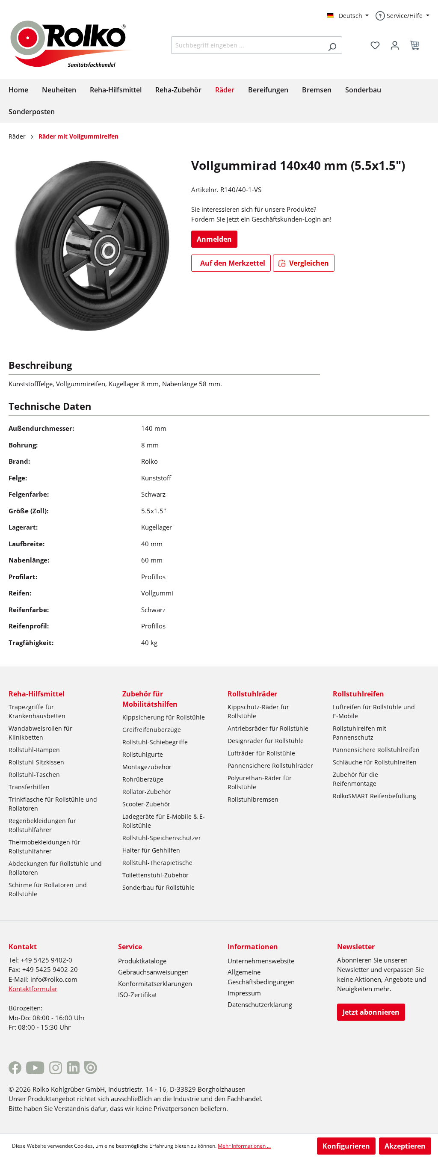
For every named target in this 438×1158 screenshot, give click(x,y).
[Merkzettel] (375, 45)
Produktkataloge (142, 961)
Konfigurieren (346, 1146)
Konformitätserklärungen (155, 983)
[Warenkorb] (417, 45)
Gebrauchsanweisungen (153, 972)
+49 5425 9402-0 (46, 960)
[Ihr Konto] (395, 45)
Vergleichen (308, 263)
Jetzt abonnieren (371, 1012)
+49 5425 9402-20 (50, 969)
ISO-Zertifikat (137, 994)
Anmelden (214, 239)
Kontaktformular (33, 988)
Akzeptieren (405, 1146)
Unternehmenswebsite (261, 961)
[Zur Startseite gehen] (78, 43)
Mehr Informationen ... (244, 1145)
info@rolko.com (53, 979)
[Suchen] (332, 45)
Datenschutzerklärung (260, 1004)
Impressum (244, 993)
